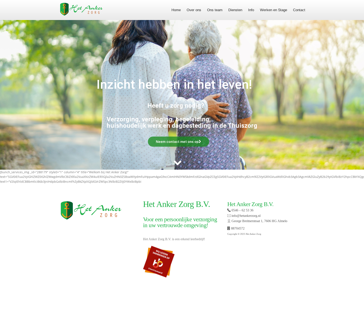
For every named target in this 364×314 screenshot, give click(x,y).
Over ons (194, 10)
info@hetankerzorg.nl (246, 215)
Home (176, 10)
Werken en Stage (273, 10)
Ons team (214, 10)
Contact (299, 10)
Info (251, 10)
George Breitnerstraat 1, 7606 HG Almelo (259, 221)
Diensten (235, 10)
